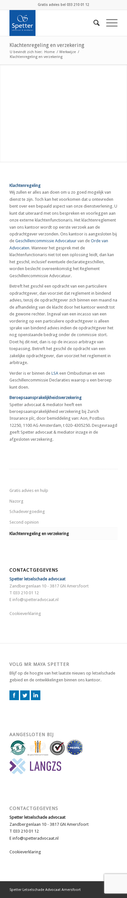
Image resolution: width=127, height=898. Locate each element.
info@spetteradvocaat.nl (35, 599)
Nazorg (16, 501)
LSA (54, 373)
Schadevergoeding (27, 511)
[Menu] (109, 23)
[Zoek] (93, 23)
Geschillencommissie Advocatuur (46, 240)
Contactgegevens (33, 808)
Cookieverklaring (25, 613)
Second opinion (24, 522)
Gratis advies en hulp (28, 490)
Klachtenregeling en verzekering (46, 45)
